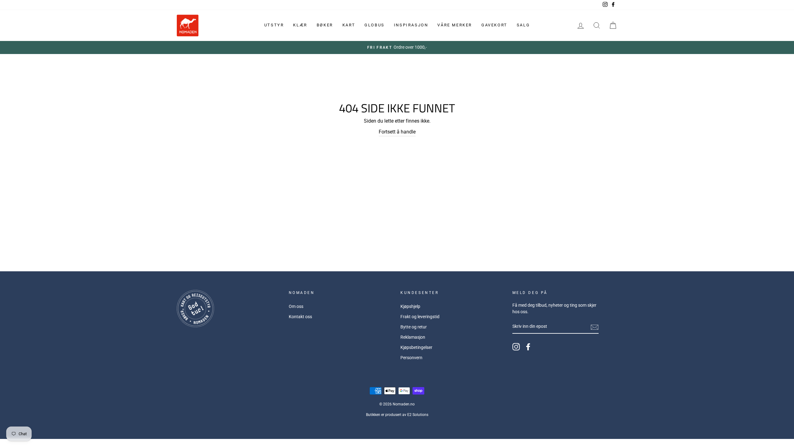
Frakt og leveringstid (419, 316)
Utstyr (274, 25)
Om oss (296, 306)
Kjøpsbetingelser (416, 347)
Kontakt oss (300, 316)
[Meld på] (595, 327)
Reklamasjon (412, 337)
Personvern (411, 357)
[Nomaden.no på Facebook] (528, 346)
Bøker (325, 25)
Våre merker (454, 25)
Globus (374, 25)
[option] (397, 47)
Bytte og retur (413, 326)
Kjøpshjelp (410, 306)
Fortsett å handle (397, 132)
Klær (300, 25)
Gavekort (494, 25)
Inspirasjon (411, 25)
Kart (348, 25)
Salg (523, 25)
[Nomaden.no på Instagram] (516, 346)
